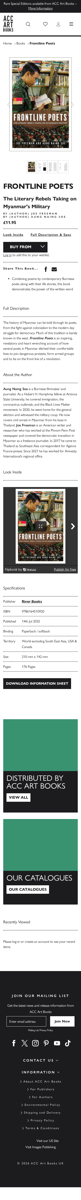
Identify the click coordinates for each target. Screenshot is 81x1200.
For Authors (42, 1097)
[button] (45, 24)
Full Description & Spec (51, 235)
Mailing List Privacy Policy (40, 1030)
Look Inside (13, 235)
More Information (40, 8)
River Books (32, 601)
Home (7, 43)
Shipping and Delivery (42, 1112)
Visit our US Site (48, 1141)
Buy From (20, 246)
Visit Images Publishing (40, 1147)
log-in (16, 942)
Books (20, 43)
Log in (7, 255)
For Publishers (42, 1089)
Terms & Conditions (42, 1128)
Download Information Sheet (37, 683)
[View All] (40, 766)
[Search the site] (28, 24)
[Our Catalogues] (40, 862)
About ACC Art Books (42, 1081)
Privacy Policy (42, 1120)
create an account (37, 942)
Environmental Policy (42, 1105)
